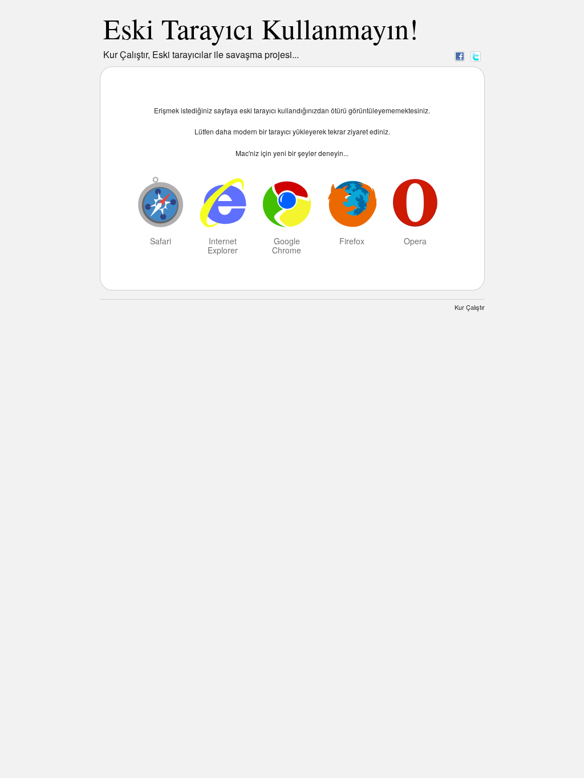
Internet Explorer (223, 245)
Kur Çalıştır (470, 307)
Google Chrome (286, 245)
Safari (160, 240)
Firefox (351, 240)
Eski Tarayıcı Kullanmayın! (261, 28)
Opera (415, 240)
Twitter (476, 56)
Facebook (460, 56)
